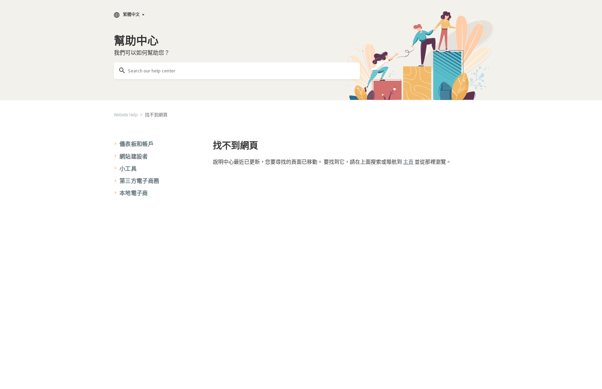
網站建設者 (133, 156)
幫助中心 (136, 41)
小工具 (128, 168)
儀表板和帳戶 (136, 143)
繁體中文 (131, 14)
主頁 (408, 161)
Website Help (126, 115)
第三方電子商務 (139, 180)
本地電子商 (133, 192)
